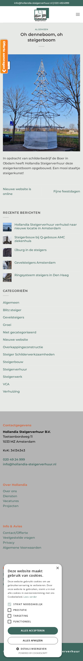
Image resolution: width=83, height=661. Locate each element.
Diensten (10, 496)
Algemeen (41, 29)
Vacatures (11, 501)
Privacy (8, 542)
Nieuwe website (15, 339)
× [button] (57, 568)
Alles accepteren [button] (33, 630)
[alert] (33, 610)
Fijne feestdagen (66, 191)
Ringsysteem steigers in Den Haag (41, 275)
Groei (7, 325)
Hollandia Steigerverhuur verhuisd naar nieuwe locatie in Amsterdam (45, 226)
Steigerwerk (12, 377)
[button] (77, 14)
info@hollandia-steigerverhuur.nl (33, 3)
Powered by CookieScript (33, 653)
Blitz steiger (12, 310)
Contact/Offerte (15, 533)
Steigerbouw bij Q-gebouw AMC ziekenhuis (39, 239)
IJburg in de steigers (30, 250)
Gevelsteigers (13, 317)
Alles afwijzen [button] (33, 640)
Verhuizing (11, 391)
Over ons (10, 491)
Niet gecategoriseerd (19, 332)
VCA (6, 384)
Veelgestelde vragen (19, 537)
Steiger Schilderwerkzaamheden (29, 354)
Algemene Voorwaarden (22, 547)
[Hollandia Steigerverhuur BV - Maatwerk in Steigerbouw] (42, 14)
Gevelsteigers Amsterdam (35, 262)
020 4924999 (61, 3)
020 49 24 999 (14, 459)
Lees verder (30, 596)
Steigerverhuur (15, 369)
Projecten (11, 506)
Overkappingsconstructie (23, 347)
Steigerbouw (13, 362)
